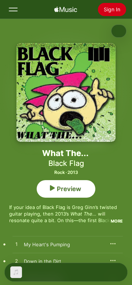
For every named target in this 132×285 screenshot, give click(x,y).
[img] (65, 9)
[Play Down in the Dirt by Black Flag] (16, 261)
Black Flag (66, 163)
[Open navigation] (13, 9)
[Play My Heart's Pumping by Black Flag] (16, 244)
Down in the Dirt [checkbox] (42, 261)
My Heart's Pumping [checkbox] (47, 244)
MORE (117, 221)
